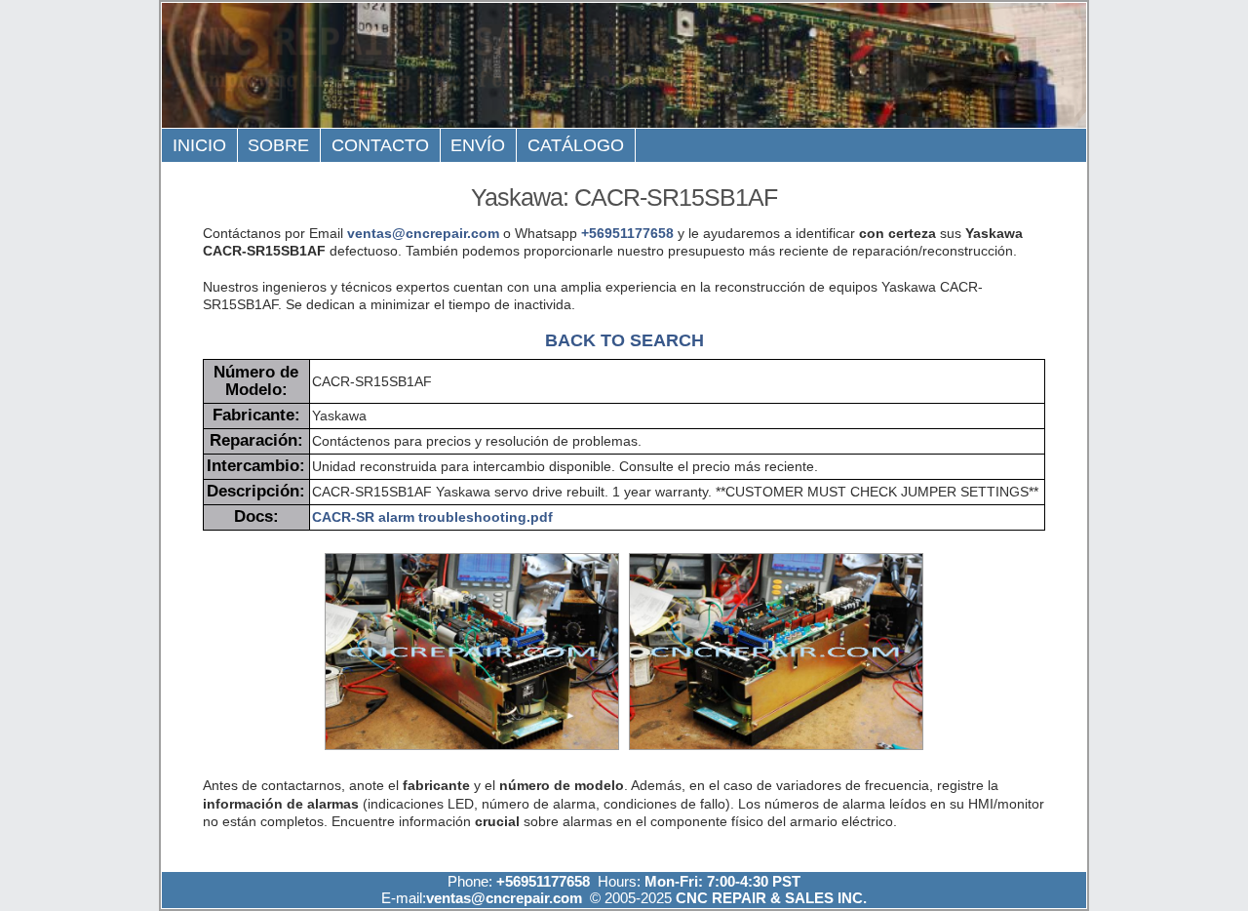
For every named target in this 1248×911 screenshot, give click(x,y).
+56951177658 (627, 233)
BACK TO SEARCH (624, 340)
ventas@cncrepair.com (423, 233)
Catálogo (575, 145)
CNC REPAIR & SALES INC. (769, 898)
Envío (477, 145)
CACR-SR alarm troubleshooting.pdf (432, 517)
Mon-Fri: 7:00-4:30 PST (722, 881)
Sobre (278, 145)
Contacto (380, 145)
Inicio (199, 145)
